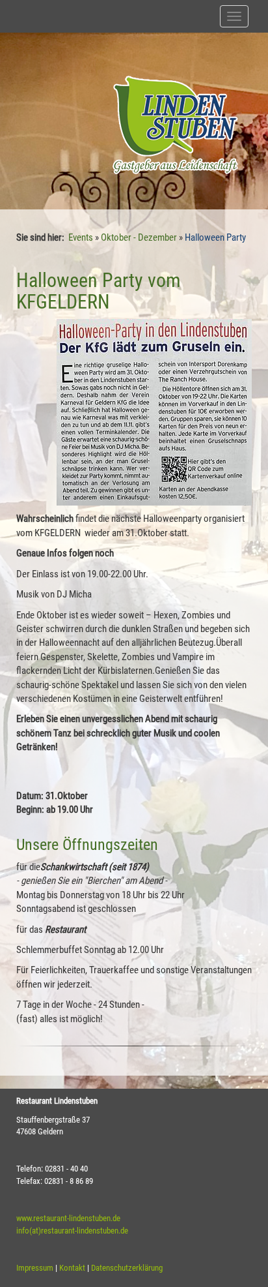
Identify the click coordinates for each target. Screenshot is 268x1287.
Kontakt (72, 1268)
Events (80, 237)
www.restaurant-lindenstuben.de (68, 1218)
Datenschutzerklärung (127, 1268)
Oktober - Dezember (139, 237)
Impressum (34, 1268)
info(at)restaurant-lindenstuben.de (72, 1230)
